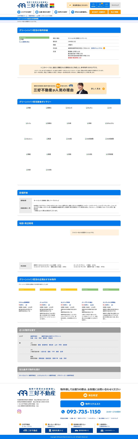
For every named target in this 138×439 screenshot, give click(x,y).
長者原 (65, 345)
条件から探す (62, 12)
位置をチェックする (96, 48)
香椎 (39, 345)
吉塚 (61, 351)
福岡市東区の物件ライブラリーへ (51, 336)
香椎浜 (45, 338)
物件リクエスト (93, 403)
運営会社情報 (64, 418)
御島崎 (50, 338)
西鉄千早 (55, 358)
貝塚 (65, 358)
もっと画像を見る (24, 42)
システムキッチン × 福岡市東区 (46, 375)
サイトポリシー (92, 418)
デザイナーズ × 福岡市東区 (65, 375)
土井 (56, 345)
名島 (61, 358)
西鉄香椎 (41, 358)
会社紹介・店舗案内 (98, 12)
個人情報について (104, 418)
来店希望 (80, 5)
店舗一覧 (73, 418)
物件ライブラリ (82, 418)
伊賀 (60, 345)
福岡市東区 (33, 336)
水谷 (36, 338)
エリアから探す (26, 12)
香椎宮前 (48, 358)
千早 (53, 351)
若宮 (40, 338)
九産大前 (43, 351)
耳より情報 (114, 12)
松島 (31, 338)
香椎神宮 (45, 345)
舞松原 (51, 345)
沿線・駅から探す (45, 12)
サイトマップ (115, 5)
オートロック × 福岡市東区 (27, 375)
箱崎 (57, 351)
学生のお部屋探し (81, 12)
